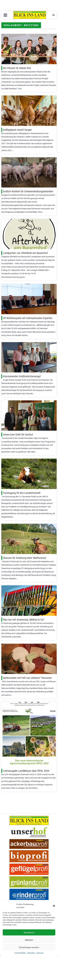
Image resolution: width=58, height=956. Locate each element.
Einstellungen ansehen (29, 947)
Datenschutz (31, 953)
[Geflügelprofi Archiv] (29, 869)
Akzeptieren (29, 932)
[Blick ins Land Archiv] (29, 820)
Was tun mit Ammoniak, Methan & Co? (23, 619)
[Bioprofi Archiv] (29, 856)
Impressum (39, 953)
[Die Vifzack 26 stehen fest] (29, 49)
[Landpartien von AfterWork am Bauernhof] (29, 234)
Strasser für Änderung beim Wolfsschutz (24, 558)
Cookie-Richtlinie (20, 953)
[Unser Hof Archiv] (29, 832)
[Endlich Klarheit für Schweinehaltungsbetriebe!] (29, 172)
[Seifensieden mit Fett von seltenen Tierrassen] (29, 659)
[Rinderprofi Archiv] (29, 894)
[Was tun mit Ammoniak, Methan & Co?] (29, 600)
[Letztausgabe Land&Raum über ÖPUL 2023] (29, 734)
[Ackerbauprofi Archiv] (29, 844)
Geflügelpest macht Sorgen (17, 129)
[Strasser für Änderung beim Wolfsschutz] (29, 539)
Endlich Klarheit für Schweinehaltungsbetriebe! (28, 191)
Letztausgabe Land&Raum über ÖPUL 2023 (26, 770)
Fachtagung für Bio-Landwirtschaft (21, 493)
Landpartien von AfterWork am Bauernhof (25, 253)
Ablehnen (29, 940)
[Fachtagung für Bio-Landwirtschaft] (29, 474)
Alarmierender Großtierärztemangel (22, 376)
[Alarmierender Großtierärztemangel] (29, 357)
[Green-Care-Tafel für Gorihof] (29, 415)
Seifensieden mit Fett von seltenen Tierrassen (27, 677)
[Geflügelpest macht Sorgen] (29, 110)
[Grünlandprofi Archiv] (29, 881)
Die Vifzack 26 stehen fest (17, 68)
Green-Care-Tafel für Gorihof (18, 434)
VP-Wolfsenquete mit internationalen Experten (27, 318)
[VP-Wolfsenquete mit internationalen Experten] (29, 299)
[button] (54, 905)
